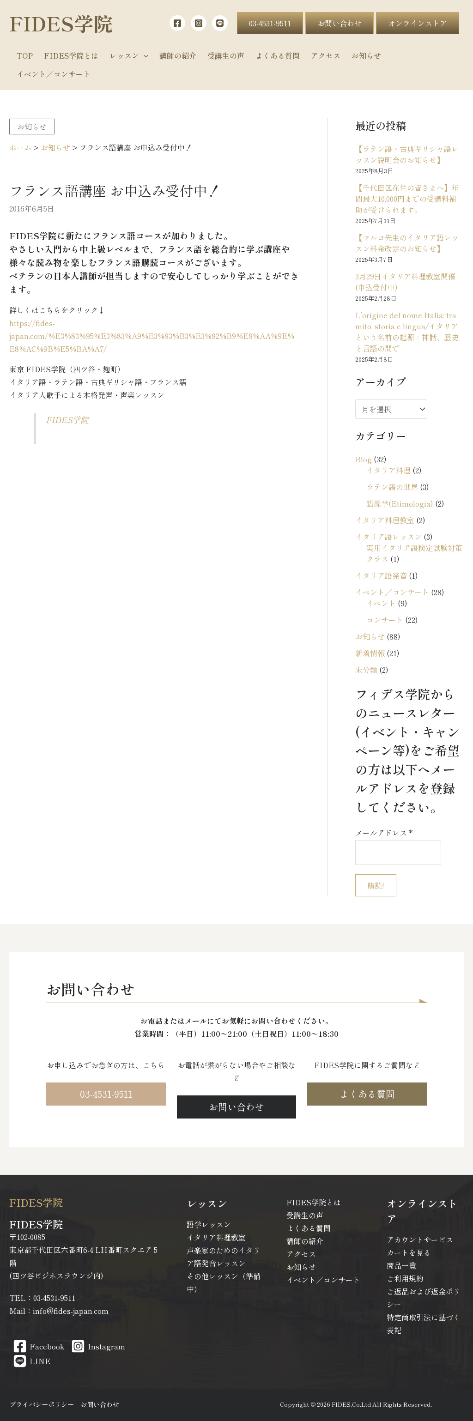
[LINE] (220, 23)
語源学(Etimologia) (399, 503)
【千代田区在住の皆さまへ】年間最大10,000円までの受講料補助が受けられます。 (407, 198)
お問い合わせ (99, 1404)
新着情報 (370, 653)
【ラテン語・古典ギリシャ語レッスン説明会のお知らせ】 (407, 154)
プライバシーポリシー (41, 1404)
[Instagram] (198, 23)
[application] (143, 55)
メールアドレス (384, 832)
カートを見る (409, 1252)
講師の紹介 (304, 1240)
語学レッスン (209, 1224)
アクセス (301, 1253)
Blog (363, 459)
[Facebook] (177, 23)
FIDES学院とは (313, 1202)
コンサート (384, 619)
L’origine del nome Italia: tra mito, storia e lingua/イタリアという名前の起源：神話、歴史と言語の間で (407, 331)
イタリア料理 (388, 470)
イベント (381, 603)
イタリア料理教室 (384, 520)
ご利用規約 (405, 1278)
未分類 (366, 669)
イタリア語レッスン (388, 536)
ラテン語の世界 (392, 486)
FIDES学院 (61, 23)
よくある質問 (308, 1228)
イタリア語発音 (381, 575)
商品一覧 (401, 1265)
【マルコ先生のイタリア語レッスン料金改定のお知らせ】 (407, 243)
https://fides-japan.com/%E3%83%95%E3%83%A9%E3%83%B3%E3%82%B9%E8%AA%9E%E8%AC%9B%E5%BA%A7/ (151, 335)
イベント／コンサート (392, 592)
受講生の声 (304, 1215)
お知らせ (32, 126)
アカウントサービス (420, 1239)
